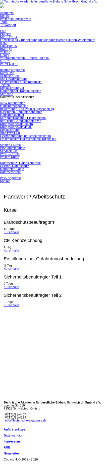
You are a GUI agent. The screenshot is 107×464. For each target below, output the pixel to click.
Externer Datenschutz (14, 166)
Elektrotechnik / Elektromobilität (21, 82)
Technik (5, 85)
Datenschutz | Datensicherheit (20, 163)
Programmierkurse (12, 148)
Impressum (12, 441)
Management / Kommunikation (20, 91)
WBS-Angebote (10, 178)
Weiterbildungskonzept (15, 19)
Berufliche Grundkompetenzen (20, 121)
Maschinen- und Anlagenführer (21, 112)
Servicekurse (9, 151)
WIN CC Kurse (10, 154)
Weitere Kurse (9, 157)
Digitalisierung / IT (12, 88)
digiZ (3, 43)
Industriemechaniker (14, 106)
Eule (3, 31)
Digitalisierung (10, 130)
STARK (5, 61)
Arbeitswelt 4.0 (10, 133)
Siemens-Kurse (10, 145)
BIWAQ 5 (6, 49)
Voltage (5, 52)
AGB (7, 447)
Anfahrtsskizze (14, 429)
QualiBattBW (8, 46)
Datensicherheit (10, 172)
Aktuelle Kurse (10, 76)
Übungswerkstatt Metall (16, 127)
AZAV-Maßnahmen (12, 103)
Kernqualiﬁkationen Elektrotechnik (23, 118)
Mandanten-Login (12, 169)
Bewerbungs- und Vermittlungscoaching (27, 109)
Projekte (5, 34)
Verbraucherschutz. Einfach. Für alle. (25, 58)
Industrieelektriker (12, 115)
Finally (4, 55)
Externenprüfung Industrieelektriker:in (25, 136)
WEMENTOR (9, 64)
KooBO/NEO (8, 37)
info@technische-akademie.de (26, 420)
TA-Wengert (8, 25)
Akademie (7, 13)
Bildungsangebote (12, 70)
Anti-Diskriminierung (14, 79)
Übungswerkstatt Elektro (16, 124)
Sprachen (6, 94)
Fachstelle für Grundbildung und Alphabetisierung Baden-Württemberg (47, 40)
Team (3, 22)
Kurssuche (7, 73)
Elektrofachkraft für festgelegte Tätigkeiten (28, 139)
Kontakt (5, 181)
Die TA (4, 16)
